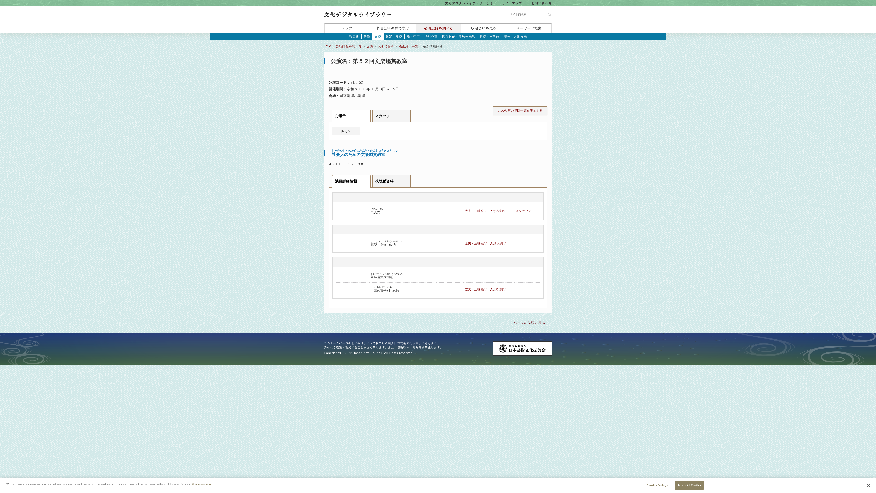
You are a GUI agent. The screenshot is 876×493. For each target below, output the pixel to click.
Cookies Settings (657, 485)
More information (202, 484)
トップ (347, 28)
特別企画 (431, 36)
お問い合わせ (542, 3)
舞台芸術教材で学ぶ (393, 28)
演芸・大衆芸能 (515, 36)
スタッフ (382, 116)
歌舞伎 (354, 36)
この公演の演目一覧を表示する (520, 110)
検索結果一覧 (408, 46)
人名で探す (386, 46)
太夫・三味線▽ (476, 211)
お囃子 (340, 116)
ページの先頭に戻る (529, 323)
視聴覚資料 (384, 181)
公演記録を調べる (438, 28)
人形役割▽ (498, 211)
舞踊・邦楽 (394, 36)
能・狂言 (413, 36)
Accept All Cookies (689, 485)
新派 (367, 36)
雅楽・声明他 (489, 36)
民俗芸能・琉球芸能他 (458, 36)
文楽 (378, 36)
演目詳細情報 (346, 181)
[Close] (869, 485)
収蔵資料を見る (483, 28)
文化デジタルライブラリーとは (469, 3)
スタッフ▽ (524, 211)
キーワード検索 (529, 28)
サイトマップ (512, 3)
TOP (327, 46)
